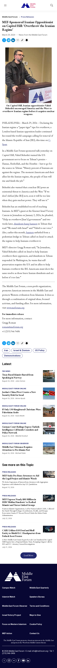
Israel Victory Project (11, 615)
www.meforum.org (15, 307)
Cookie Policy (36, 624)
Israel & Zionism (21, 350)
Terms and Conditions (39, 606)
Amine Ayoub (20, 398)
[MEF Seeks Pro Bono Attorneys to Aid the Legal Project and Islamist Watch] (49, 474)
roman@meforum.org (12, 326)
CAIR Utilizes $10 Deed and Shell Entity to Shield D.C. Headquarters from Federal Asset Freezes (21, 533)
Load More (28, 555)
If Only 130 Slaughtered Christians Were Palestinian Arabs (21, 411)
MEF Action (7, 633)
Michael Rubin (20, 453)
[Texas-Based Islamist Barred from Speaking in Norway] (49, 376)
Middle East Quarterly (39, 588)
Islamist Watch (8, 597)
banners (30, 232)
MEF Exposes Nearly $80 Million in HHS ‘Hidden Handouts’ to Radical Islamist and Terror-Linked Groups (19, 502)
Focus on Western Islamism (14, 624)
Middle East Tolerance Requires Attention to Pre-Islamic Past (17, 448)
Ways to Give (35, 615)
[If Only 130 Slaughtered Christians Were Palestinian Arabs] (49, 411)
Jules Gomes (20, 381)
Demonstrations (12, 355)
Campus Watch (8, 588)
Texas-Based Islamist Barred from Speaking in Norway (17, 376)
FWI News (6, 371)
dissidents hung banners (25, 223)
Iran (6, 350)
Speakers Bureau (37, 597)
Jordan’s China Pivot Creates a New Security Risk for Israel (19, 393)
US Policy (39, 350)
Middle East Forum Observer (15, 443)
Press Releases (27, 17)
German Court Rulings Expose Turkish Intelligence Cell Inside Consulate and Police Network (21, 429)
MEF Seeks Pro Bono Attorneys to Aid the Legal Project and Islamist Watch (20, 477)
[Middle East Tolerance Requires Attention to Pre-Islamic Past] (49, 448)
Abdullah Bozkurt (21, 436)
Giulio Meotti (20, 416)
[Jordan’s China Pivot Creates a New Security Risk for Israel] (49, 394)
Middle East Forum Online (14, 389)
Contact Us (34, 633)
